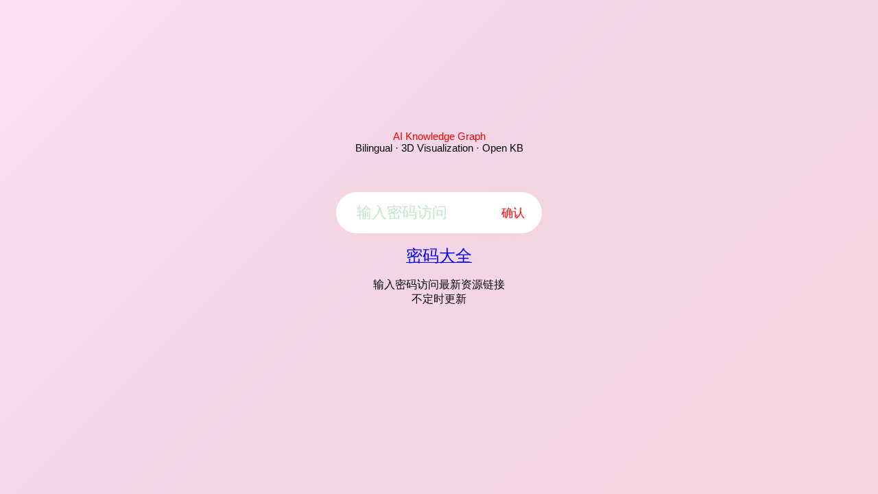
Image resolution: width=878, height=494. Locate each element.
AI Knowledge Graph (439, 136)
